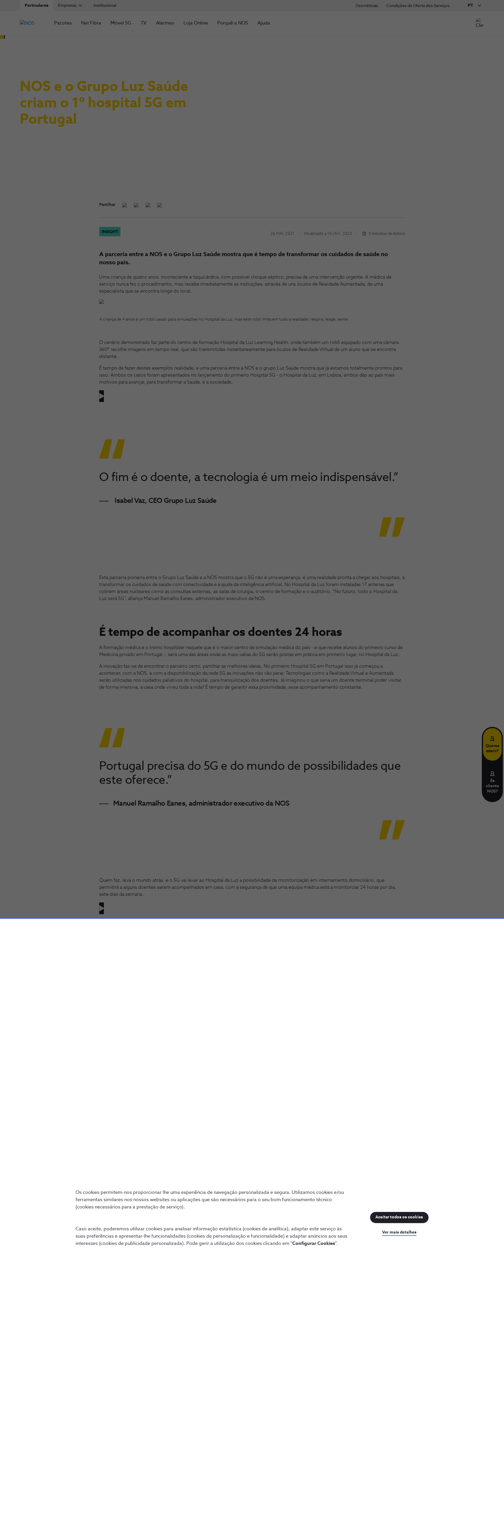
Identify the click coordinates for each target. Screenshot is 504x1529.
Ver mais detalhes (399, 1232)
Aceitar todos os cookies (399, 1217)
